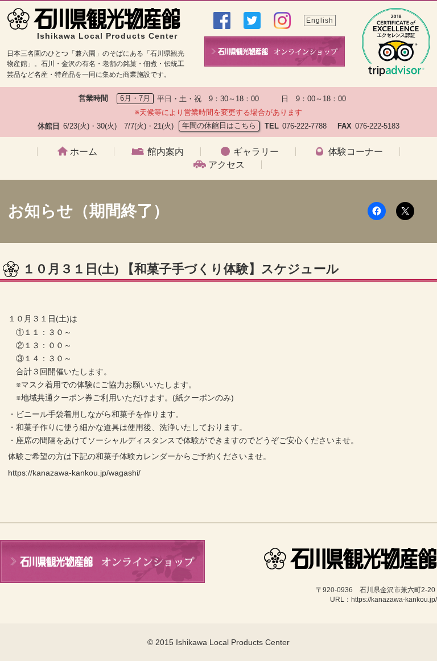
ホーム (83, 151)
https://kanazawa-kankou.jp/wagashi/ (74, 472)
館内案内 (165, 151)
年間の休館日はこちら (219, 125)
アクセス (226, 165)
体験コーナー (355, 151)
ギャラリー (256, 151)
